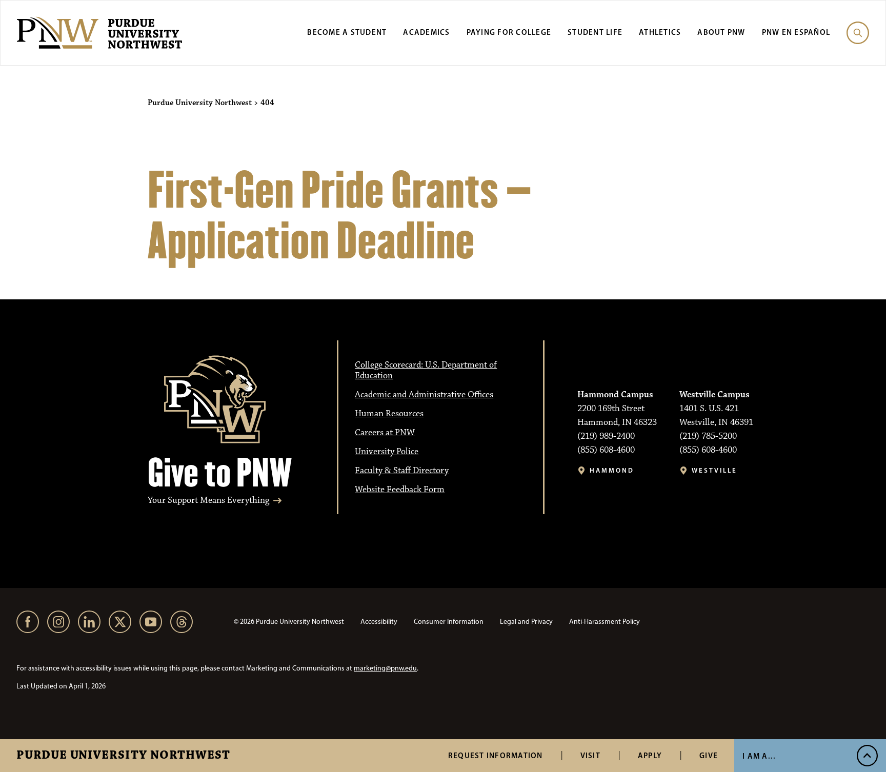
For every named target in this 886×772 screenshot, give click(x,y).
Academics (426, 32)
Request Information (495, 755)
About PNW (721, 32)
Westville (714, 470)
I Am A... (759, 756)
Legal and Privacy (526, 621)
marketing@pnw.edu (385, 668)
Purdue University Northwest (123, 755)
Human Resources (389, 413)
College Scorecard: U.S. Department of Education (426, 370)
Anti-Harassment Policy (604, 621)
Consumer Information (449, 621)
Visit (590, 755)
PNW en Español (796, 32)
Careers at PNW (385, 432)
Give (708, 755)
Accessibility (378, 621)
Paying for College (509, 32)
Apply (650, 755)
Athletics (660, 32)
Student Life (595, 32)
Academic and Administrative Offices (424, 394)
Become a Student (347, 32)
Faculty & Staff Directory (402, 470)
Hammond (612, 470)
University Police (386, 451)
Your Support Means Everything (208, 500)
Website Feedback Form (400, 489)
